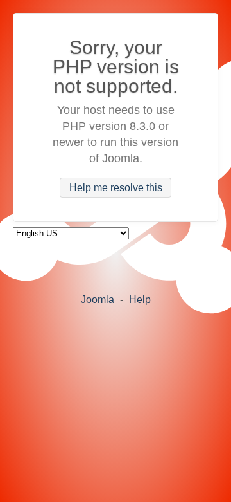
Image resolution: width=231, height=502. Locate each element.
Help (140, 299)
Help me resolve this (115, 187)
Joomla (97, 299)
